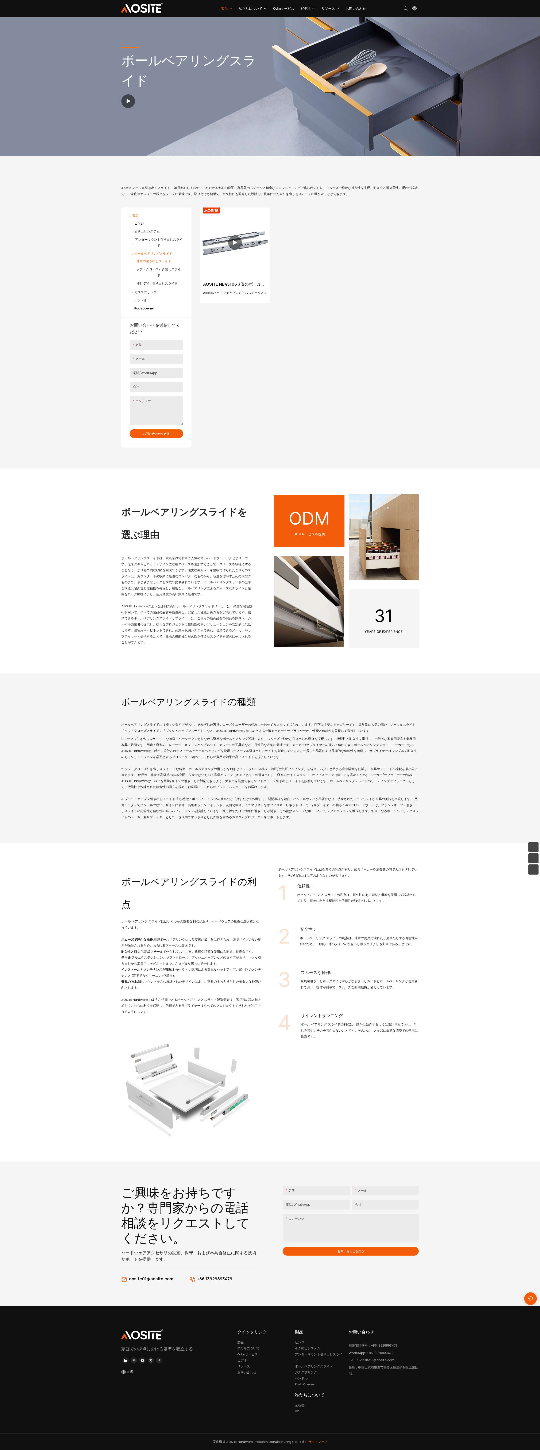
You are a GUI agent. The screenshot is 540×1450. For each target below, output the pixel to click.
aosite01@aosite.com (151, 1279)
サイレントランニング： (324, 1015)
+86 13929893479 (214, 1279)
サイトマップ (317, 1441)
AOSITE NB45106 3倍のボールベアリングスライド (234, 284)
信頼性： (305, 886)
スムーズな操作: (316, 972)
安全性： (308, 929)
